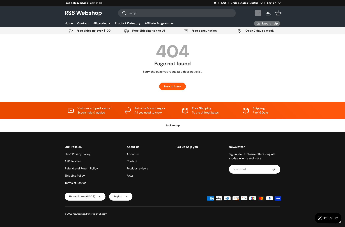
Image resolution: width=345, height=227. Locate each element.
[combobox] (177, 13)
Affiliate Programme (159, 23)
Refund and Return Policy (81, 168)
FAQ (223, 2)
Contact (83, 23)
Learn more (95, 2)
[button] (258, 13)
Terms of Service (75, 183)
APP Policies (73, 161)
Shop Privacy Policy (77, 154)
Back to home (172, 86)
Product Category (128, 23)
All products (102, 23)
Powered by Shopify (96, 213)
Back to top (172, 125)
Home (69, 23)
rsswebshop (79, 213)
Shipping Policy (75, 176)
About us (133, 154)
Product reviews (137, 168)
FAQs (130, 176)
